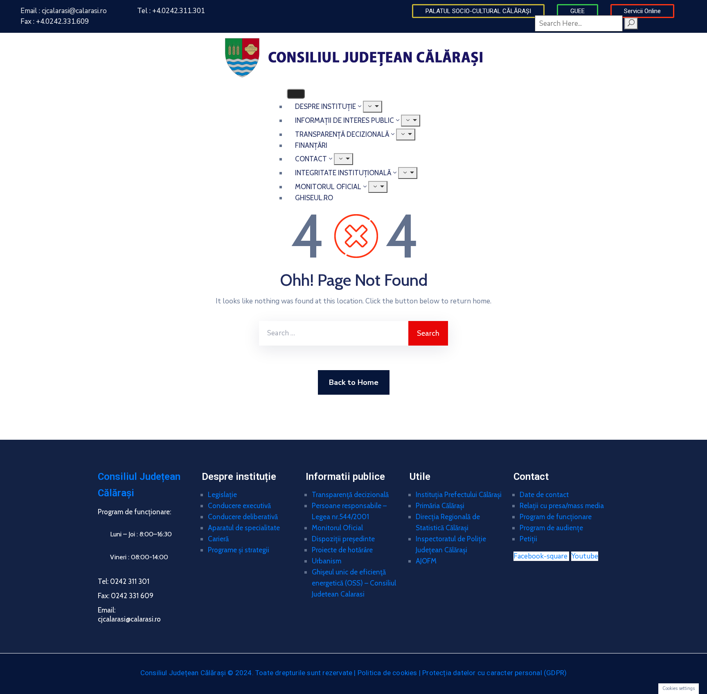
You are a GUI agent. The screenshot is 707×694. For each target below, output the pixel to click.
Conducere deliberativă (243, 517)
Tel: (123, 581)
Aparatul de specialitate (244, 528)
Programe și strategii (238, 550)
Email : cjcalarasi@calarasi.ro (63, 11)
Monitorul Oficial (337, 528)
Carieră (218, 539)
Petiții (528, 539)
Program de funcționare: (134, 512)
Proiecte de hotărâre (342, 550)
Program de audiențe (551, 528)
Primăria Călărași (440, 506)
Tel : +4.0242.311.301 (171, 11)
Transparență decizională (350, 495)
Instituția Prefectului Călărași (459, 495)
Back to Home (353, 382)
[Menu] (410, 121)
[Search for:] (333, 333)
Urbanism (326, 561)
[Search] (631, 23)
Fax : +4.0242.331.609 (54, 21)
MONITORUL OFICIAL (328, 187)
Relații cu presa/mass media (562, 506)
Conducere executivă (239, 506)
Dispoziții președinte (343, 539)
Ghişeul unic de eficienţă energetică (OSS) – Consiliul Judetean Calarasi (354, 583)
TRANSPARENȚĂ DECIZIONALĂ (342, 134)
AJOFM (426, 561)
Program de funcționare (556, 517)
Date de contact (544, 495)
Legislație (222, 495)
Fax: (125, 596)
